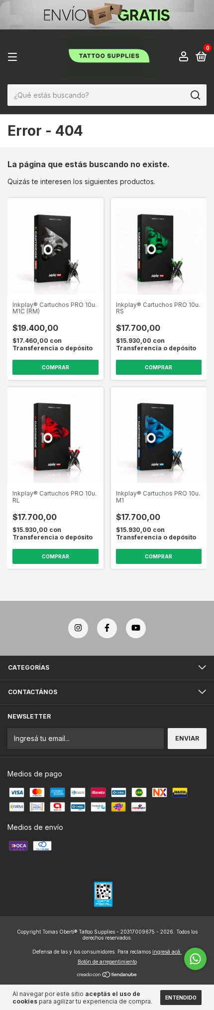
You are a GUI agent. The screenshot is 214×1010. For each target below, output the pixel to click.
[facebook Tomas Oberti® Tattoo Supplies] (107, 628)
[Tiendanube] (107, 975)
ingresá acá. (167, 952)
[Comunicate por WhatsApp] (195, 959)
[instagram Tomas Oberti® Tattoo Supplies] (78, 628)
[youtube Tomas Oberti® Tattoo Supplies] (136, 628)
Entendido (181, 998)
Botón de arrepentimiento (107, 962)
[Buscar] (195, 95)
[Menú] (14, 57)
